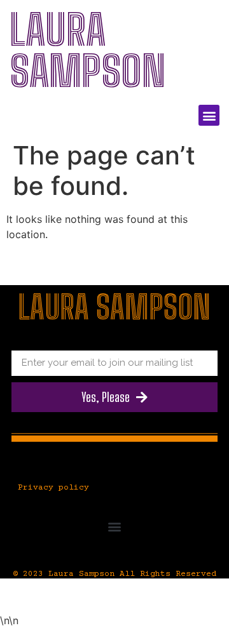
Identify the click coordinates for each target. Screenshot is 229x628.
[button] (208, 115)
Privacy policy (53, 487)
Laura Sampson (88, 50)
